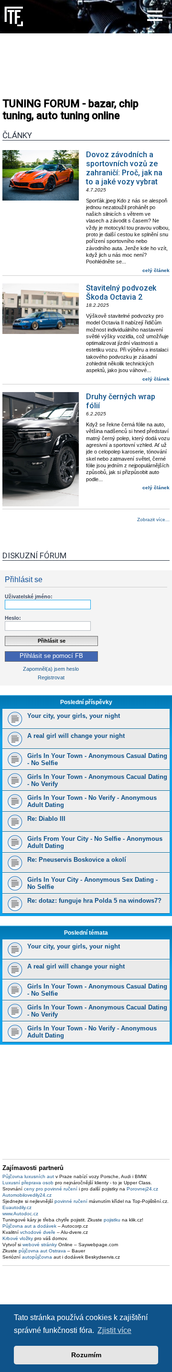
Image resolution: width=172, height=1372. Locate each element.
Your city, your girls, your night (73, 715)
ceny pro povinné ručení (50, 1188)
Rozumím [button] (86, 1355)
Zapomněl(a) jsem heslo (51, 669)
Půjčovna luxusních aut (28, 1176)
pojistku (112, 1219)
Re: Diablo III (46, 818)
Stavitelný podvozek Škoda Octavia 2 (121, 292)
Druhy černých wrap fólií (120, 401)
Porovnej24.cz (142, 1188)
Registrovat (51, 677)
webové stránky (39, 1244)
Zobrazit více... (153, 519)
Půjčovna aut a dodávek (29, 1226)
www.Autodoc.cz (20, 1213)
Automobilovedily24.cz (27, 1195)
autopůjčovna (37, 1257)
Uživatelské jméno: (29, 596)
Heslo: (13, 618)
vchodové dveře (37, 1232)
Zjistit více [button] (114, 1330)
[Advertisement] (86, 62)
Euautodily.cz (17, 1207)
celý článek (156, 270)
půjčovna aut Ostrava (42, 1250)
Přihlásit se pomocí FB (51, 656)
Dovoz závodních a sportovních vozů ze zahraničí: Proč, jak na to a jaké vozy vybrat (124, 168)
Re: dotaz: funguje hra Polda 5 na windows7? (94, 900)
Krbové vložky (17, 1238)
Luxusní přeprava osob (28, 1182)
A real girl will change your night (76, 735)
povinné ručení (70, 1201)
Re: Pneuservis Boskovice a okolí (76, 859)
